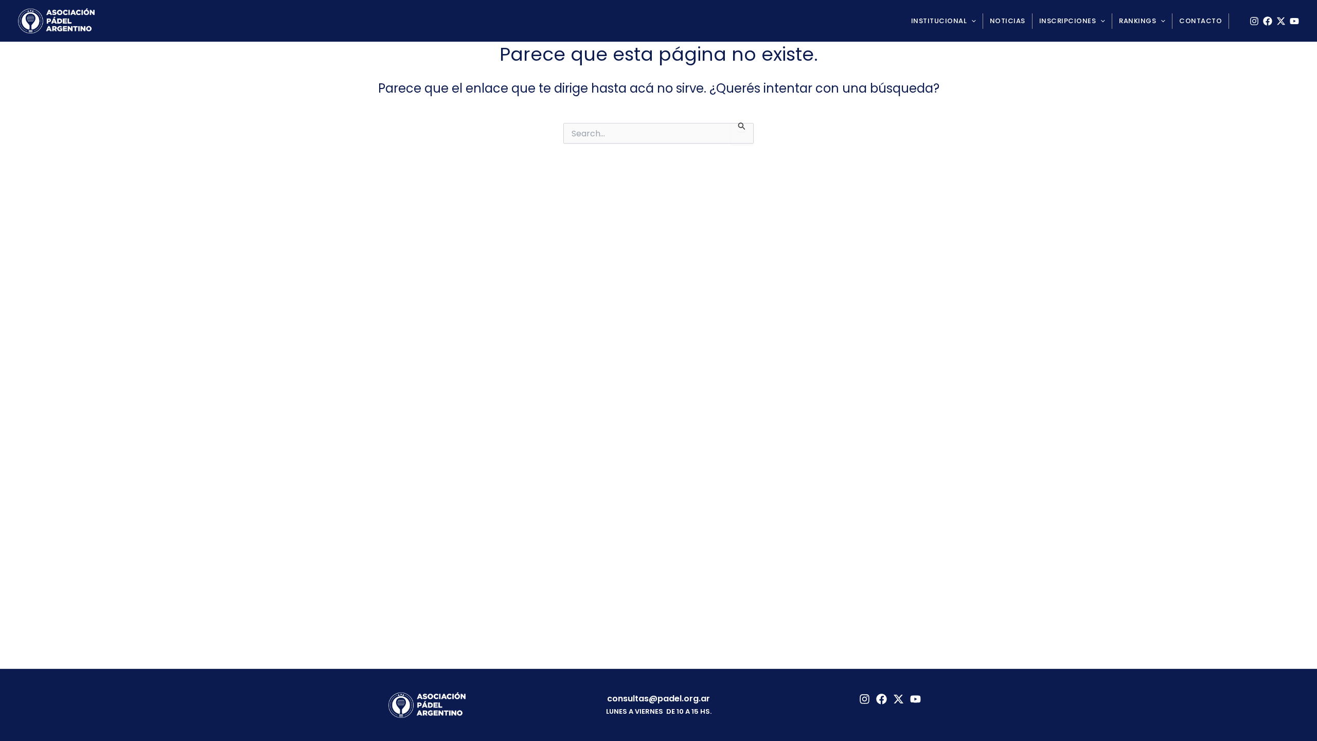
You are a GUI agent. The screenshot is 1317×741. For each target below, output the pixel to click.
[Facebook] (1267, 21)
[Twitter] (898, 699)
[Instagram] (1254, 21)
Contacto (1200, 21)
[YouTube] (1294, 21)
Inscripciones (1067, 21)
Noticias (1007, 21)
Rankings (1137, 21)
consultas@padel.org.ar (658, 698)
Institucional (939, 21)
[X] (1281, 21)
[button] (971, 21)
